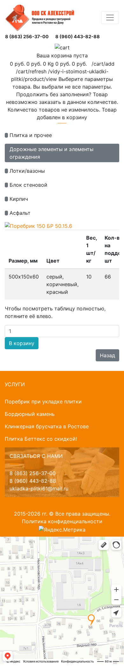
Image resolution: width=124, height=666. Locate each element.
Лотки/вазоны (27, 171)
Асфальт (20, 213)
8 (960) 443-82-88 (77, 36)
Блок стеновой (28, 185)
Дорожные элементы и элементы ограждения (51, 153)
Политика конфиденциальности (62, 521)
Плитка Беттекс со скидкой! (41, 439)
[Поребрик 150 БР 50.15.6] (38, 225)
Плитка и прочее (31, 135)
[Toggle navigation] (110, 17)
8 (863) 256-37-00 (27, 36)
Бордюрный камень (30, 414)
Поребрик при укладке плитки (43, 401)
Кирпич (19, 199)
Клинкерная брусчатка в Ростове (47, 426)
